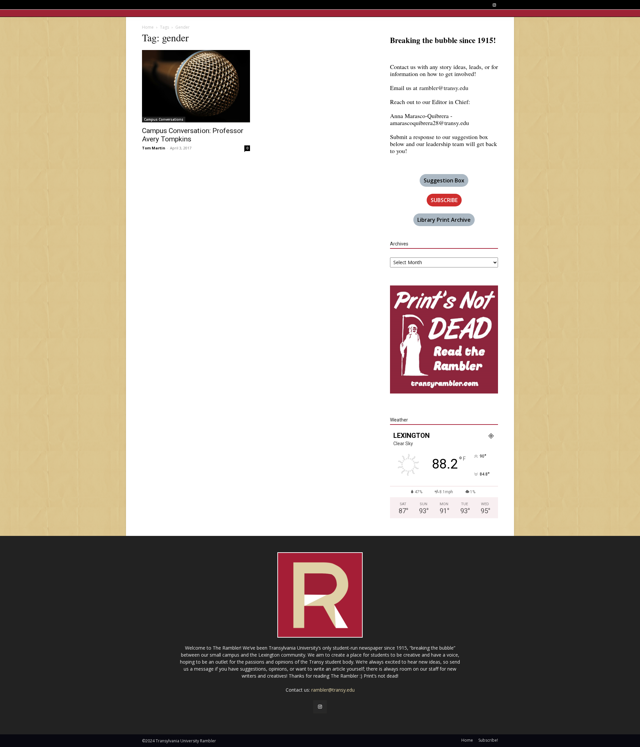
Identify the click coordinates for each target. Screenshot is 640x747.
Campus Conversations (163, 119)
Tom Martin (153, 147)
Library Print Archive (444, 219)
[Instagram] (494, 5)
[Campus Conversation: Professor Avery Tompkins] (196, 86)
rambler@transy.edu (443, 88)
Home (148, 27)
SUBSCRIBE (444, 200)
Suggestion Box (444, 180)
